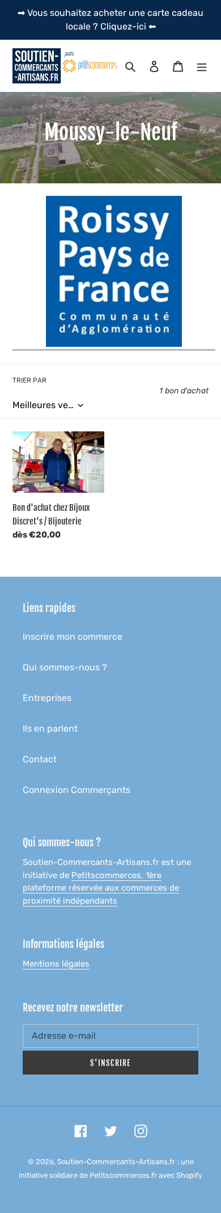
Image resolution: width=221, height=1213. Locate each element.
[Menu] (202, 65)
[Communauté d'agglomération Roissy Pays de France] (113, 344)
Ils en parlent (50, 728)
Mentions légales (56, 964)
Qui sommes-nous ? (65, 667)
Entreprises (47, 697)
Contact (40, 759)
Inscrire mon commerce (72, 636)
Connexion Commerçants (76, 789)
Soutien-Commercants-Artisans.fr (116, 1161)
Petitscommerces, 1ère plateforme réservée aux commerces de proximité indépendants (101, 888)
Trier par (29, 380)
